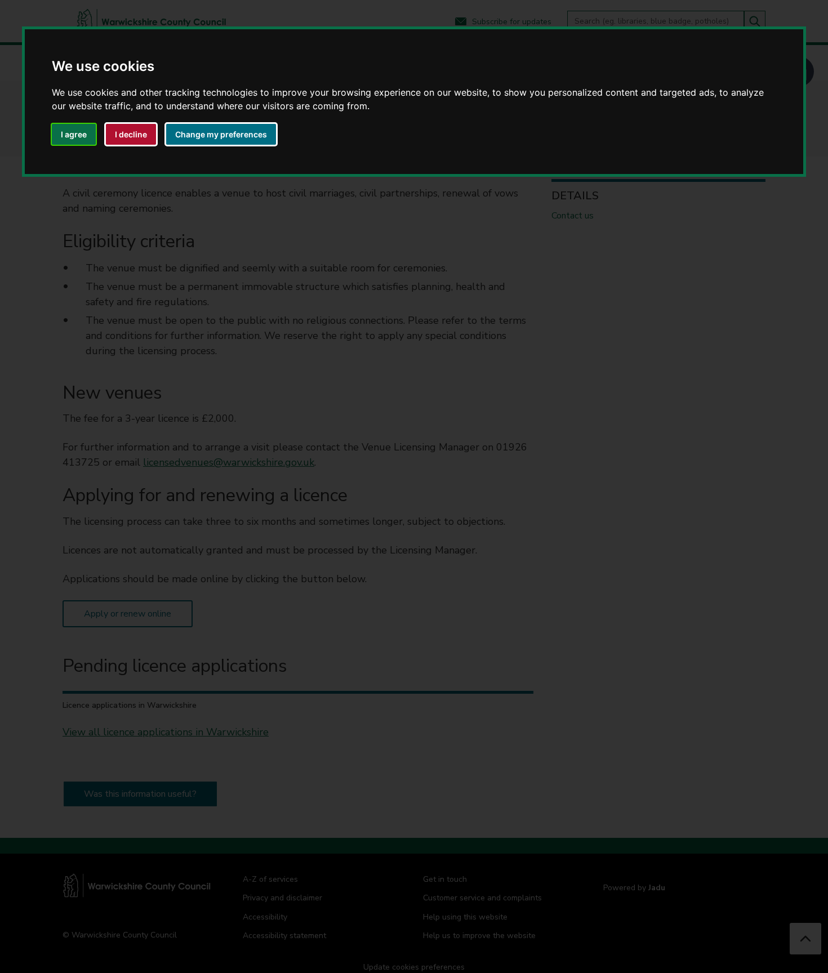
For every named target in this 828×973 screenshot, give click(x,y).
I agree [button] (74, 134)
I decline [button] (131, 134)
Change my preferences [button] (221, 134)
